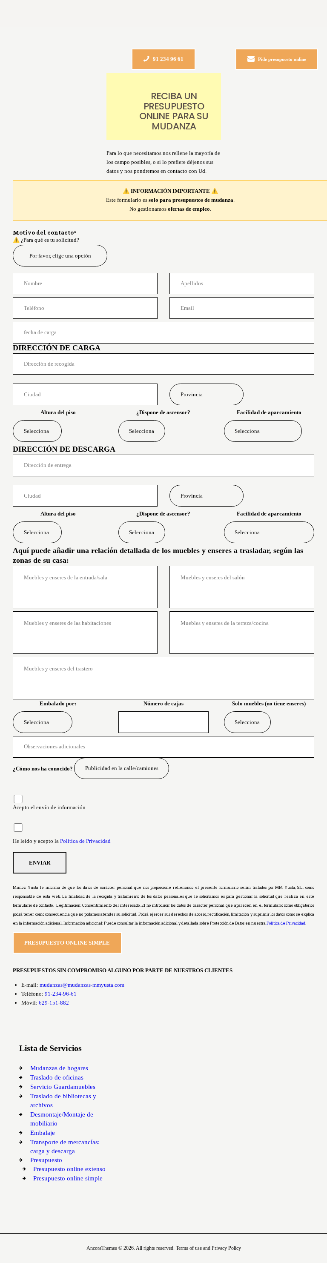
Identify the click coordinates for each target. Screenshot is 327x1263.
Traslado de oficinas (56, 1077)
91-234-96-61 (61, 994)
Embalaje (42, 1132)
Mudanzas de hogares (59, 1068)
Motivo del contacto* (44, 232)
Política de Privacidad (85, 841)
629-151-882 (54, 1003)
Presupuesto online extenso (69, 1169)
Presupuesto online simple (68, 1178)
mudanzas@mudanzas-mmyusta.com (82, 985)
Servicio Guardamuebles (62, 1086)
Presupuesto (46, 1160)
